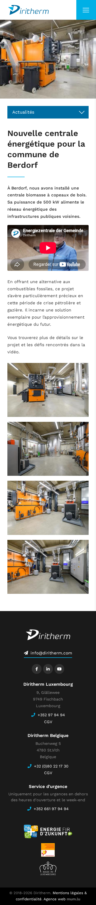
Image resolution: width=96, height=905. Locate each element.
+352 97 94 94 (51, 715)
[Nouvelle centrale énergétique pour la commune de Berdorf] (48, 390)
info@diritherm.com (51, 652)
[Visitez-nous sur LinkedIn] (48, 669)
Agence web (54, 899)
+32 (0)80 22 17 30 (51, 766)
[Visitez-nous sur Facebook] (37, 669)
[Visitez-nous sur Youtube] (59, 669)
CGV (48, 721)
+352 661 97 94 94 (51, 808)
